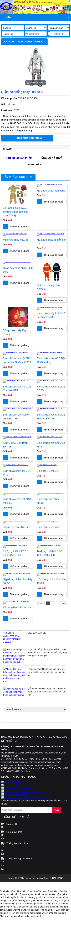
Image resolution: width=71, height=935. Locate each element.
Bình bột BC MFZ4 (47, 470)
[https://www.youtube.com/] (14, 794)
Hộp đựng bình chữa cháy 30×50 (17, 581)
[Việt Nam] (62, 12)
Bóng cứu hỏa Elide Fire (16, 527)
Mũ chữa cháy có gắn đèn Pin (51, 241)
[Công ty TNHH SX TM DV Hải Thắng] (19, 782)
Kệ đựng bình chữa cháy (17, 607)
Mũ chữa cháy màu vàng (51, 190)
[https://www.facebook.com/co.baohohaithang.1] (24, 797)
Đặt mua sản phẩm (29, 138)
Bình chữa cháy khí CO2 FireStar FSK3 (51, 315)
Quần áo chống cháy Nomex (48, 287)
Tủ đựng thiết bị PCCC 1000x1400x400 (49, 553)
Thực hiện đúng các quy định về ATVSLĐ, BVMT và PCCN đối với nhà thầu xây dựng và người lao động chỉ (48, 652)
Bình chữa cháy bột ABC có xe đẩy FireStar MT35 (17, 360)
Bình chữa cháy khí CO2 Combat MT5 (17, 388)
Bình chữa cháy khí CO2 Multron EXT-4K (51, 416)
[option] (35, 67)
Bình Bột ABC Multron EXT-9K (15, 444)
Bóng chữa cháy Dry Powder (14, 332)
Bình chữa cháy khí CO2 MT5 (51, 444)
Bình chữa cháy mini (48, 527)
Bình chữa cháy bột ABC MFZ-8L (17, 500)
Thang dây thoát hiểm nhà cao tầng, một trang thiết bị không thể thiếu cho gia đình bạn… (47, 672)
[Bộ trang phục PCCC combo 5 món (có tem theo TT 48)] (18, 194)
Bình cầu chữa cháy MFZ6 (48, 500)
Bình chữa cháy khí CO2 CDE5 (51, 388)
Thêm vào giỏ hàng (19, 226)
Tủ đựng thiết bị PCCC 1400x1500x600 (15, 553)
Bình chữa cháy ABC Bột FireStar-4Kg (51, 360)
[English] (68, 12)
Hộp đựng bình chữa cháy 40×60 (51, 581)
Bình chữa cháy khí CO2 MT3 (17, 472)
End (64, 603)
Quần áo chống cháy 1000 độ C (18, 269)
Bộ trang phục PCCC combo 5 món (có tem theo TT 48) (15, 211)
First (41, 603)
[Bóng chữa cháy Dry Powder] (18, 317)
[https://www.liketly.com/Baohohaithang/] (20, 785)
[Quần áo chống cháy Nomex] (52, 272)
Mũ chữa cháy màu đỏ (15, 239)
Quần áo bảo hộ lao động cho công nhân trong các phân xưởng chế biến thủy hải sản (47, 691)
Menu (10, 17)
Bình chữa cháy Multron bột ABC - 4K (16, 416)
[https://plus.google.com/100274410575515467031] (26, 791)
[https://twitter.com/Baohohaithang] (18, 788)
